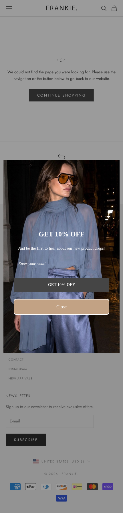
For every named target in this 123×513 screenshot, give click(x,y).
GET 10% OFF (61, 285)
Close (61, 306)
